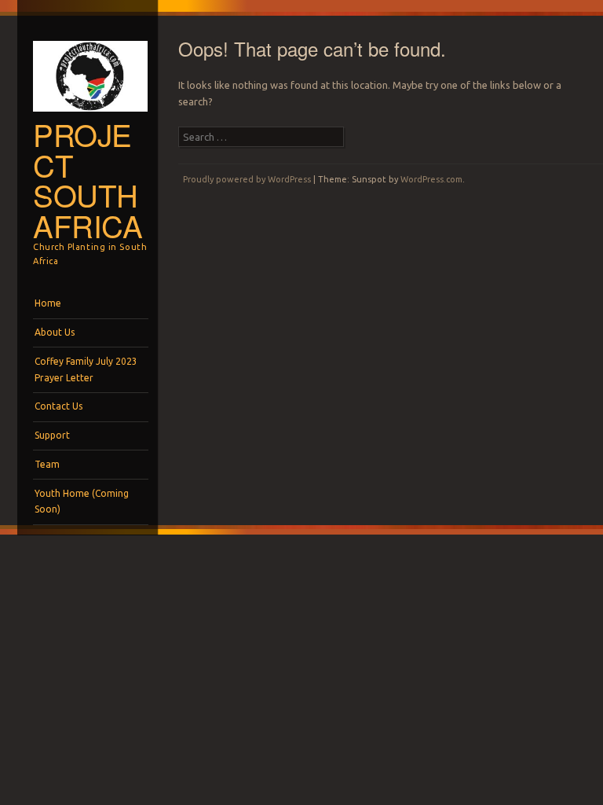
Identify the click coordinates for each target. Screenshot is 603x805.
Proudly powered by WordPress (247, 179)
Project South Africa (88, 179)
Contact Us (58, 406)
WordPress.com (431, 179)
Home (48, 303)
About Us (55, 332)
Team (47, 464)
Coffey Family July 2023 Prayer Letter (86, 369)
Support (52, 435)
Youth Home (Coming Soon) (82, 501)
